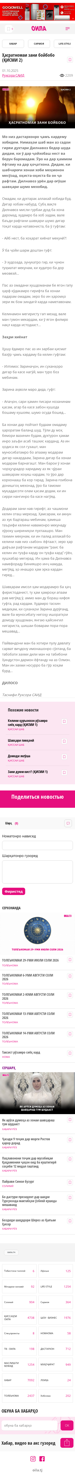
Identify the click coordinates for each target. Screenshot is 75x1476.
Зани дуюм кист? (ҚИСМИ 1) (28, 772)
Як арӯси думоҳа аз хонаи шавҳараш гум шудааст (28, 1122)
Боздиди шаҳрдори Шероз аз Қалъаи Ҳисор (29, 1222)
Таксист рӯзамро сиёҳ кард (21, 1052)
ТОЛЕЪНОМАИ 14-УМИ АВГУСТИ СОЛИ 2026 (28, 1035)
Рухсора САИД (13, 75)
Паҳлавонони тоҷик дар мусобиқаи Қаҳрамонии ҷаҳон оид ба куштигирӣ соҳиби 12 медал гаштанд (29, 1162)
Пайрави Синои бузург (18, 1181)
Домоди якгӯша (19, 756)
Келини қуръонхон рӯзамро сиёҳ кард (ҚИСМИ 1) (28, 722)
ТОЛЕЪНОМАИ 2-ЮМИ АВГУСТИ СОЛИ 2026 (28, 996)
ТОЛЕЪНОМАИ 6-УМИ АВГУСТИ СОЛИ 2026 (27, 977)
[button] (68, 29)
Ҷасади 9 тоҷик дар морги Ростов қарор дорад (26, 1141)
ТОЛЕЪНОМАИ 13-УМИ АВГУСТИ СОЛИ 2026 (28, 1016)
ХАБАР (13, 43)
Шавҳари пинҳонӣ (21, 740)
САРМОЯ (39, 43)
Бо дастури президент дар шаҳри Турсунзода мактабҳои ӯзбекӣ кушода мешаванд (29, 1201)
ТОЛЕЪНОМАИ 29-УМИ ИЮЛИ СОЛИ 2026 (30, 960)
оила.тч (11, 1252)
